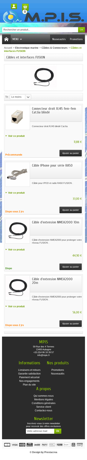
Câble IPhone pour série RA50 (52, 165)
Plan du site (29, 384)
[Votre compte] (14, 6)
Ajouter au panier (70, 153)
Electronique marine (26, 47)
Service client (43, 406)
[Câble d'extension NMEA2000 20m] (17, 288)
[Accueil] (6, 39)
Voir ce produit (16, 136)
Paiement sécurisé (29, 377)
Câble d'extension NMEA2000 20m (52, 281)
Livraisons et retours (29, 370)
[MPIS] (43, 17)
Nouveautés (59, 39)
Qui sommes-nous (44, 395)
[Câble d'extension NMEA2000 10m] (17, 231)
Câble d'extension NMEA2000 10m (55, 222)
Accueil (8, 47)
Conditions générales (43, 403)
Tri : (7, 97)
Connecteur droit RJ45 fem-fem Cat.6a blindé (54, 110)
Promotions (76, 39)
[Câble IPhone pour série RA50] (17, 174)
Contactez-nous (43, 410)
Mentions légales (43, 399)
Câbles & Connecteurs (54, 47)
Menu (16, 39)
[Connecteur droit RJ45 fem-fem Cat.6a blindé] (17, 117)
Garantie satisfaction (29, 373)
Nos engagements (29, 381)
